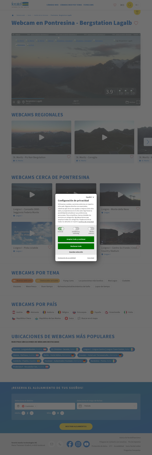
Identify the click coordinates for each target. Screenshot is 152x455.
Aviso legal (90, 258)
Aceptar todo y (76, 239)
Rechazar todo (76, 246)
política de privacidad (86, 222)
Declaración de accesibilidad (67, 258)
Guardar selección (76, 252)
